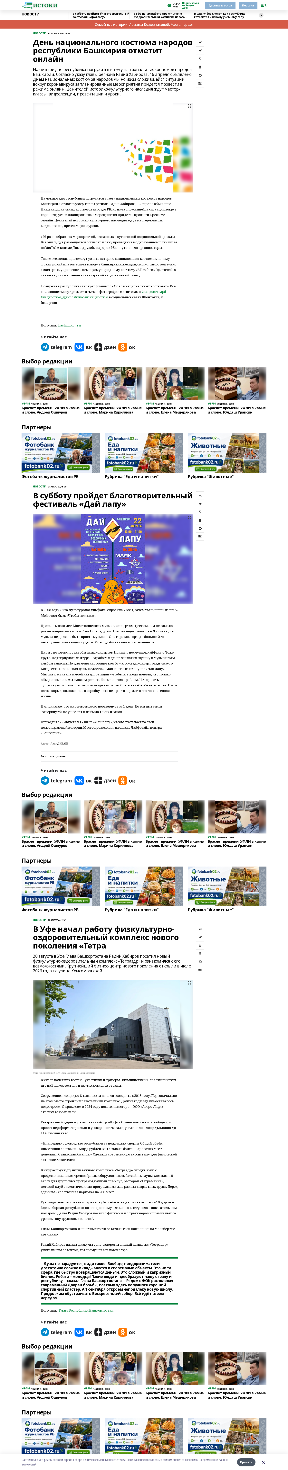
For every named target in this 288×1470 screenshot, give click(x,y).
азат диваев (57, 756)
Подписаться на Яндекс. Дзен (190, 5)
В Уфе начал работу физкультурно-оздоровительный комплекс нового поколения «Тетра (159, 15)
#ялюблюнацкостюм (91, 297)
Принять (246, 1462)
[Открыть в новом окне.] (56, 347)
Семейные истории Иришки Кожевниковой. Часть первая (144, 24)
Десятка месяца (220, 5)
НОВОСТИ (30, 14)
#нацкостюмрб (153, 291)
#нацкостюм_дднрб (57, 297)
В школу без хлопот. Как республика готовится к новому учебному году (219, 15)
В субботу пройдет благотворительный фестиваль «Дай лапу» (101, 15)
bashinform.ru (69, 325)
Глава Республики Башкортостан (86, 1310)
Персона (248, 5)
